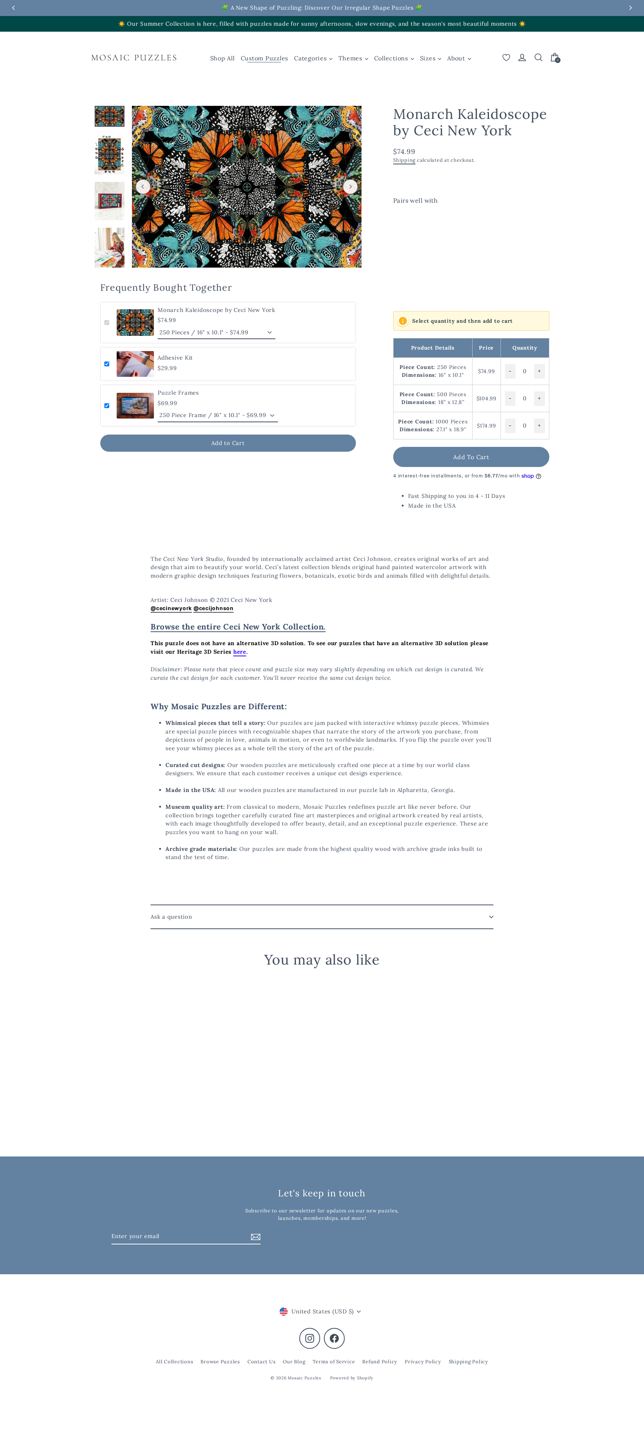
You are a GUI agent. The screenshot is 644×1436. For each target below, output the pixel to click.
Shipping (404, 160)
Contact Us (261, 1361)
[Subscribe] (255, 1236)
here (239, 651)
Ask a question (171, 916)
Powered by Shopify (352, 1377)
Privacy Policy (423, 1361)
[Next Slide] (631, 8)
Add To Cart (471, 457)
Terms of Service (334, 1361)
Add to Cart (227, 442)
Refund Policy (379, 1361)
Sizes (429, 58)
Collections (392, 58)
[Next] (350, 186)
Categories (311, 58)
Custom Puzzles (264, 58)
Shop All (222, 58)
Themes (351, 58)
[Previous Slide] (13, 8)
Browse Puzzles (220, 1361)
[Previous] (143, 186)
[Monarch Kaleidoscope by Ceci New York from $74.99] (412, 251)
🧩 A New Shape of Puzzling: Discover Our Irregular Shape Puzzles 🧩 (322, 7)
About (457, 58)
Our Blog (294, 1361)
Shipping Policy (468, 1361)
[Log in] (522, 57)
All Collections (174, 1361)
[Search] (538, 57)
